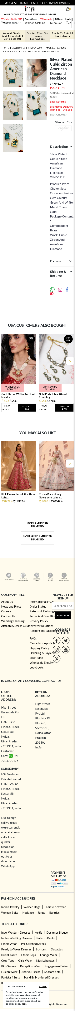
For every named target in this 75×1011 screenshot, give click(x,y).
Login (68, 19)
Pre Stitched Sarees (33, 943)
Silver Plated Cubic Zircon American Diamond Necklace (32, 51)
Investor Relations (41, 625)
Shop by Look (35, 48)
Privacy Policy (39, 621)
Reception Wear (30, 966)
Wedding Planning (13, 621)
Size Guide (36, 657)
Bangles (54, 912)
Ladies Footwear (55, 907)
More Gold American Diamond (37, 538)
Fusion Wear (9, 971)
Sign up (5, 22)
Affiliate (58, 19)
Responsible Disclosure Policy (49, 630)
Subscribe (63, 615)
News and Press (11, 606)
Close (43, 986)
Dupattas (57, 949)
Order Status (38, 606)
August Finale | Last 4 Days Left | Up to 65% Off (12, 36)
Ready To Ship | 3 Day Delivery (62, 34)
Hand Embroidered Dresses (41, 977)
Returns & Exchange (42, 611)
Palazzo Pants (45, 938)
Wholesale (46, 19)
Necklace (28, 912)
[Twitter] (66, 640)
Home (6, 48)
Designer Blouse (57, 932)
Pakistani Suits (10, 977)
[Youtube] (66, 649)
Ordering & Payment (43, 653)
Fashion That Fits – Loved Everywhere (37, 36)
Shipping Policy (39, 648)
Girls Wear (25, 960)
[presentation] (5, 361)
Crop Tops (7, 960)
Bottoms (41, 949)
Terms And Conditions (44, 616)
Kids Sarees (8, 966)
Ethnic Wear (9, 943)
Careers (6, 611)
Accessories (18, 48)
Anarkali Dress (31, 971)
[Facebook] (57, 640)
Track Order (31, 19)
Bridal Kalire (9, 955)
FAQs (33, 638)
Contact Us (8, 616)
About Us (7, 601)
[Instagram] (57, 649)
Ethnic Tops (28, 955)
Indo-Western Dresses (15, 932)
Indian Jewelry (10, 907)
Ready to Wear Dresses (16, 949)
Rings (41, 912)
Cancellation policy (42, 643)
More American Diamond (37, 525)
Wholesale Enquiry (42, 662)
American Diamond (56, 48)
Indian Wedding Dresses (16, 938)
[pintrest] (57, 659)
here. (24, 1003)
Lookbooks (37, 667)
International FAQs (42, 601)
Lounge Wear (48, 955)
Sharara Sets (52, 971)
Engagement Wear (57, 966)
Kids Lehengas (45, 960)
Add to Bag (27, 407)
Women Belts (9, 912)
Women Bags (31, 907)
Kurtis (38, 932)
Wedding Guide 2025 (11, 19)
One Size (63, 128)
